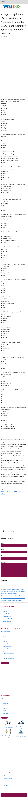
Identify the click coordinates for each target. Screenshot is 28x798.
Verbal (4, 783)
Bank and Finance (7, 643)
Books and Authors (7, 623)
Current (4, 636)
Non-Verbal (5, 785)
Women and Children (9, 653)
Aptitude (3, 775)
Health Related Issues (9, 658)
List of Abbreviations (8, 727)
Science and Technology (8, 618)
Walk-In (4, 710)
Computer (5, 788)
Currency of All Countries (21, 736)
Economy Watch (6, 648)
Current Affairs (4, 609)
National (5, 611)
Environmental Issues (9, 656)
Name (3, 543)
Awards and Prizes (7, 616)
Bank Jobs (5, 708)
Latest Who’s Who (7, 646)
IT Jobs (4, 706)
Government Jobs (6, 701)
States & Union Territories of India (8, 736)
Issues (4, 651)
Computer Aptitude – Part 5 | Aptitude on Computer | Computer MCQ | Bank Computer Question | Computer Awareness (13, 591)
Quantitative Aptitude (7, 778)
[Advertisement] (14, 55)
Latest (4, 633)
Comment (3, 562)
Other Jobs (5, 713)
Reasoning (5, 780)
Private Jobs (5, 703)
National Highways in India (21, 727)
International (6, 613)
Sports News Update (7, 621)
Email (3, 549)
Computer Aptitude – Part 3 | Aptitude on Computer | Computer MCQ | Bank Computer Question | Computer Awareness (13, 598)
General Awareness (5, 631)
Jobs (2, 698)
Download (5, 641)
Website (3, 556)
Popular (4, 638)
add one (12, 531)
